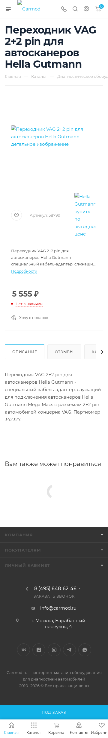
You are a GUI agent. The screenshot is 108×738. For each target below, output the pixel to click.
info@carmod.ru (58, 608)
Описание (24, 352)
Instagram (54, 649)
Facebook (38, 649)
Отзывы (64, 352)
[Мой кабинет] (86, 9)
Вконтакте (23, 649)
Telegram (69, 649)
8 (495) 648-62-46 (55, 588)
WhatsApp (84, 649)
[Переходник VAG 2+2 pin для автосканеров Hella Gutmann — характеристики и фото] (54, 136)
